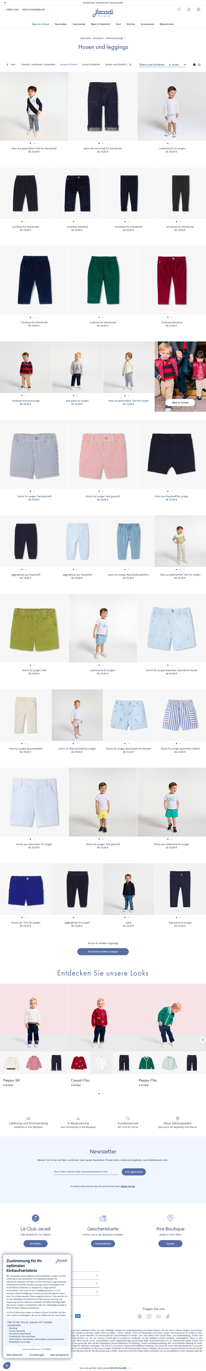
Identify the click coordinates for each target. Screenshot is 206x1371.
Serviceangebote (33, 9)
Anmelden (35, 1243)
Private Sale (111, 1338)
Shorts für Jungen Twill (34, 670)
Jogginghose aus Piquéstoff (25, 574)
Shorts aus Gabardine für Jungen (171, 844)
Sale (146, 1335)
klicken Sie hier (128, 1186)
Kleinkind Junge (114, 38)
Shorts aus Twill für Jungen (25, 922)
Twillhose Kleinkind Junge (26, 400)
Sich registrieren (134, 1171)
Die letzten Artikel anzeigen (103, 951)
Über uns (13, 9)
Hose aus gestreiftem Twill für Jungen (128, 400)
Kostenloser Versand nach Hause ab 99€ (103, 2)
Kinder (192, 1333)
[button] (40, 24)
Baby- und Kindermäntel (154, 1340)
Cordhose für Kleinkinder (25, 226)
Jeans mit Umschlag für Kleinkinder (103, 148)
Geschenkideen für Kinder (125, 1335)
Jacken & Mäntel (91, 64)
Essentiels (169, 1338)
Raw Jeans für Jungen (77, 400)
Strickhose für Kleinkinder (129, 226)
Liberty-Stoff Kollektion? (134, 1346)
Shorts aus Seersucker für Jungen (34, 844)
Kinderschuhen (153, 1330)
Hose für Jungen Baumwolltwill (25, 748)
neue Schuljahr (104, 1348)
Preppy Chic (148, 1080)
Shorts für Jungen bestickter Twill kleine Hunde (171, 670)
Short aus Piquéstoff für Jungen (172, 496)
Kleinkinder (147, 1333)
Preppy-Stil (11, 1080)
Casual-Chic (80, 1080)
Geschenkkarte (103, 1243)
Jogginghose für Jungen (77, 922)
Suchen (170, 1243)
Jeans (129, 922)
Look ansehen (53, 1082)
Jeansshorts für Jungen (103, 670)
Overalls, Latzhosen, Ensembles (38, 64)
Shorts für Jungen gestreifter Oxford (180, 748)
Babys (112, 1333)
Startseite (85, 38)
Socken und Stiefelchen (117, 64)
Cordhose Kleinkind (77, 226)
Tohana (144, 1348)
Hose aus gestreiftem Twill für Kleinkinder (34, 148)
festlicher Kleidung (185, 1343)
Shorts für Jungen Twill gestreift (34, 496)
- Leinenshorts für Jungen (171, 148)
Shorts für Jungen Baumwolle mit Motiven (128, 748)
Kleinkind (98, 38)
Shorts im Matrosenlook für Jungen (77, 748)
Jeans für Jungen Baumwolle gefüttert (128, 574)
